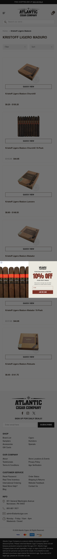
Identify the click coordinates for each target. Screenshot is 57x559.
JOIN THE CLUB (43, 292)
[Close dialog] (1, 262)
